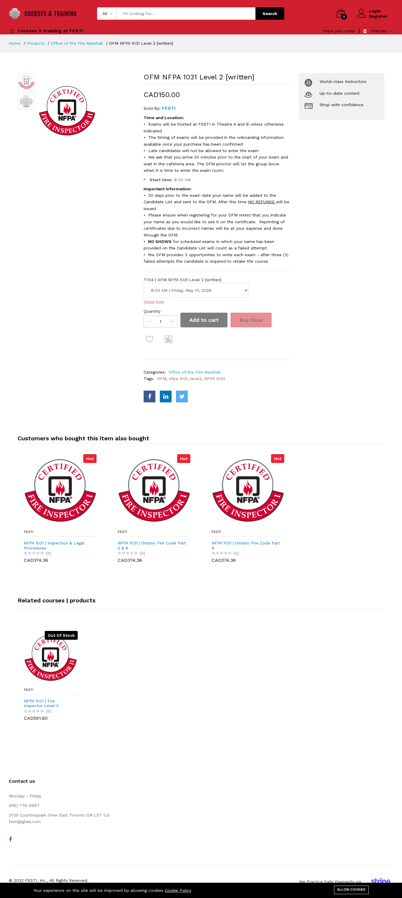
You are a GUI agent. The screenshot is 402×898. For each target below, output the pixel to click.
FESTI (28, 532)
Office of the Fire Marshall (77, 43)
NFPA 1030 (214, 378)
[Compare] (169, 339)
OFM (161, 378)
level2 (196, 378)
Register (378, 16)
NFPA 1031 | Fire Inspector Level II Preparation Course (43, 704)
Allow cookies (351, 890)
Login (375, 11)
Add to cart (204, 320)
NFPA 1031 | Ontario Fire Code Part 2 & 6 (152, 545)
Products (36, 43)
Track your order (338, 31)
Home (15, 43)
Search (270, 13)
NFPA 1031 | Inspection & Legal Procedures (54, 545)
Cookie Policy (178, 890)
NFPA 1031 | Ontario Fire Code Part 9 (246, 545)
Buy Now (251, 320)
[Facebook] (10, 839)
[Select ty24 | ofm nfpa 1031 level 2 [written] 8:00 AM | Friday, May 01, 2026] (196, 290)
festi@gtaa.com (25, 821)
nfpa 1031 (178, 378)
